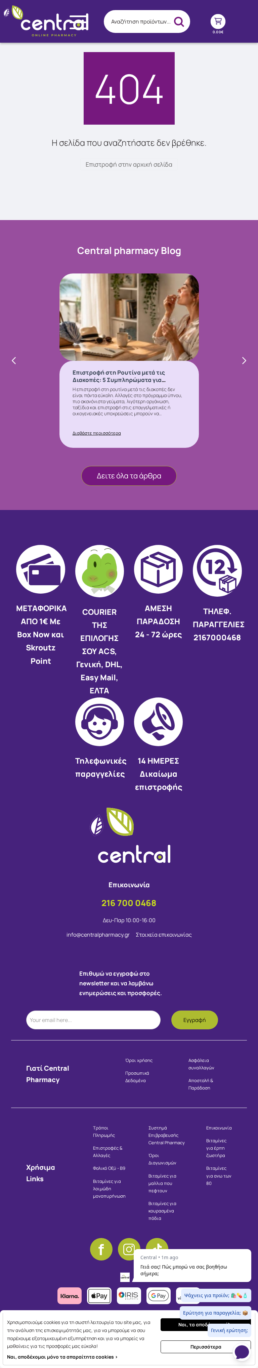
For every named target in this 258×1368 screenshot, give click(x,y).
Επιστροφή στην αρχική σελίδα (129, 164)
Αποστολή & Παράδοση (200, 1084)
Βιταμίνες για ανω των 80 (218, 1175)
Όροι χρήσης (139, 1060)
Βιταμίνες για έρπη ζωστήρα (216, 1148)
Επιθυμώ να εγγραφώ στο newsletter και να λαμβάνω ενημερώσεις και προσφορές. (120, 983)
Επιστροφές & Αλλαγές (107, 1151)
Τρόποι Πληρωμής (104, 1131)
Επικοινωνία (219, 1128)
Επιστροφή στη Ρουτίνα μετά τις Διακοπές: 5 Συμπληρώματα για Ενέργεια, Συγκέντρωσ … (119, 380)
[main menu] (79, 22)
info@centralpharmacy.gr (99, 934)
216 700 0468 (129, 903)
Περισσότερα (205, 1346)
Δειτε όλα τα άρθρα (129, 476)
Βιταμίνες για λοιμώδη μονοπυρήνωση (109, 1188)
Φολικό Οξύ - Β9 (109, 1168)
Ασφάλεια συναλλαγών (201, 1064)
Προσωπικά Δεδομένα (137, 1076)
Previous (14, 361)
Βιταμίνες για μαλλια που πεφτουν (162, 1183)
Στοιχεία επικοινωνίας (164, 934)
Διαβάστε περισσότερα (97, 433)
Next (244, 361)
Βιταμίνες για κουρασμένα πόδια (162, 1210)
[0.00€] (217, 21)
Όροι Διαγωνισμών (162, 1159)
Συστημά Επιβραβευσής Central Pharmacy (166, 1135)
